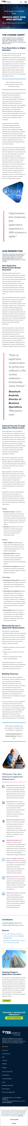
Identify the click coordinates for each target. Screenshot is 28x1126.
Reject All (14, 1123)
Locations (4, 1060)
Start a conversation (14, 1018)
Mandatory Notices (7, 1085)
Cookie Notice (5, 1075)
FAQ (3, 1057)
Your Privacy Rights (7, 1078)
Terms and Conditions (7, 1092)
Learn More (7, 1000)
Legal (3, 1082)
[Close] (26, 1109)
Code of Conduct (6, 1071)
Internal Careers (6, 1053)
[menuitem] (14, 1050)
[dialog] (14, 1116)
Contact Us (5, 1050)
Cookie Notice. (20, 1115)
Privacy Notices (6, 1089)
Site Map (4, 1064)
